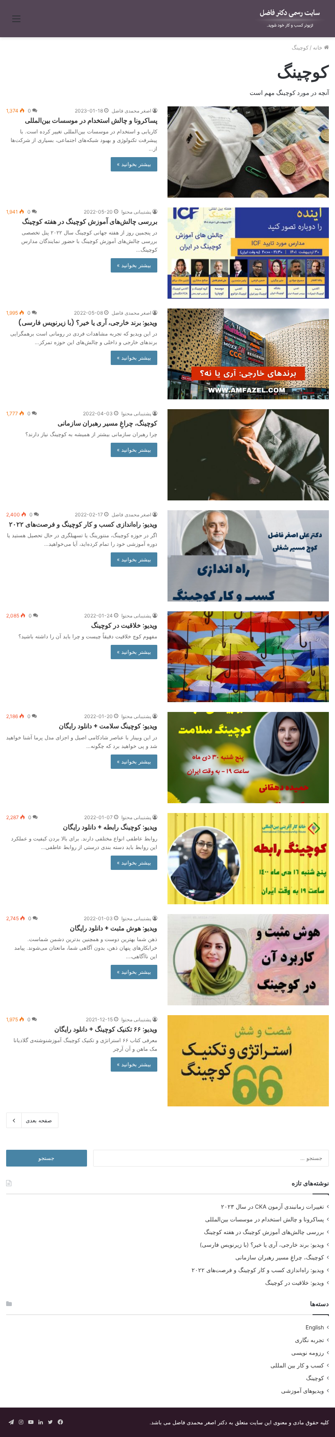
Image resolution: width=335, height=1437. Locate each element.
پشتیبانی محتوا (136, 212)
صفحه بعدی (39, 1120)
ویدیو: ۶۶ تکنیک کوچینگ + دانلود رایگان (105, 1029)
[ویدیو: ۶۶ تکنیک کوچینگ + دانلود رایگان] (248, 1060)
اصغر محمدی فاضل (131, 111)
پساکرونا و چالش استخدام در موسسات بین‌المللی (91, 120)
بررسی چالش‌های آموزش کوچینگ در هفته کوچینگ (89, 221)
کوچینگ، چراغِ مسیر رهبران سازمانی (107, 423)
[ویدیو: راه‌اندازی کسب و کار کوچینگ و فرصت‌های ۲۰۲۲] (248, 555)
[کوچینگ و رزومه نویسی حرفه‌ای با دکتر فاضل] (290, 19)
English (315, 1327)
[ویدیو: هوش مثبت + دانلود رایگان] (248, 959)
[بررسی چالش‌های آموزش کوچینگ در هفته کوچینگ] (248, 253)
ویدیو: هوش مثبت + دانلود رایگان (113, 928)
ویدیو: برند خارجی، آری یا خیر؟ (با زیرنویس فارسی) (87, 322)
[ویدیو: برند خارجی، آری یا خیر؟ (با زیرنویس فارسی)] (248, 354)
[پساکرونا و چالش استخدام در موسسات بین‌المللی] (248, 152)
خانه (318, 47)
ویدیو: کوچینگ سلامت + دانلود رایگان (108, 726)
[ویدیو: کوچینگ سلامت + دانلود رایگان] (248, 757)
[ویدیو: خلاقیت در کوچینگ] (248, 657)
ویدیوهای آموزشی (302, 1390)
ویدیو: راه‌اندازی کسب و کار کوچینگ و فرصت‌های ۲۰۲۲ (83, 524)
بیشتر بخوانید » (134, 164)
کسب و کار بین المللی (297, 1365)
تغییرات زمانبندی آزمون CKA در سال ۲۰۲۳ (272, 1206)
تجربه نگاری (309, 1340)
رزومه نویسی (307, 1352)
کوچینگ (315, 1378)
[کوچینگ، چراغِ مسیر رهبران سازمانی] (248, 454)
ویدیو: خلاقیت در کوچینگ (124, 625)
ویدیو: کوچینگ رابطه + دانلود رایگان (110, 827)
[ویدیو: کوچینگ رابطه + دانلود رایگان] (248, 858)
